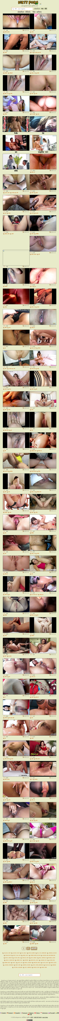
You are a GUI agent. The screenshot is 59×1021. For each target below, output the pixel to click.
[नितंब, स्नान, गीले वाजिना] (16, 488)
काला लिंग (36, 213)
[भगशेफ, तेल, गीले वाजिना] (16, 673)
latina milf (52, 960)
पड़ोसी (38, 368)
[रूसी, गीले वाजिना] (43, 570)
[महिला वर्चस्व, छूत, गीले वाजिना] (16, 427)
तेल (9, 676)
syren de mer (25, 957)
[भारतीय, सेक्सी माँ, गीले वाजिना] (43, 694)
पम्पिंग (36, 902)
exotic (14, 962)
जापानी (12, 233)
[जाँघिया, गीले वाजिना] (16, 899)
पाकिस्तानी (11, 72)
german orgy (7, 962)
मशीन (5, 656)
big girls (23, 952)
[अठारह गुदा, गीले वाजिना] (43, 673)
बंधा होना (10, 656)
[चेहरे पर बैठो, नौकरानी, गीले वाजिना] (43, 345)
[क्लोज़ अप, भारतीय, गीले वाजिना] (43, 70)
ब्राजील (6, 717)
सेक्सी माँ (37, 697)
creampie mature (26, 964)
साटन (10, 327)
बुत (9, 594)
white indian (8, 957)
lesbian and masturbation (48, 955)
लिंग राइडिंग (33, 114)
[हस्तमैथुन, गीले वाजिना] (16, 283)
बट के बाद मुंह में (34, 594)
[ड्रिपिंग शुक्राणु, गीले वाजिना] (16, 28)
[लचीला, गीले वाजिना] (16, 920)
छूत (35, 286)
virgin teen (36, 967)
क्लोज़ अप (33, 72)
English (4, 1013)
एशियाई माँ (33, 327)
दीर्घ (46, 9)
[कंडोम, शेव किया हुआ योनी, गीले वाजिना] (16, 365)
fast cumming (28, 967)
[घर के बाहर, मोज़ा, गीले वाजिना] (43, 837)
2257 (31, 1017)
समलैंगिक (37, 233)
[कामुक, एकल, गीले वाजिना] (43, 90)
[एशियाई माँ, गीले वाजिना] (43, 324)
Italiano (31, 1013)
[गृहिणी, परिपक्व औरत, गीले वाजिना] (43, 755)
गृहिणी (32, 758)
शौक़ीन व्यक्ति (7, 758)
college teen (7, 952)
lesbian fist (43, 960)
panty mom (17, 964)
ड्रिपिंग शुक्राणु (7, 31)
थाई (37, 615)
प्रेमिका (6, 114)
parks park (44, 967)
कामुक (32, 93)
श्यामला (32, 902)
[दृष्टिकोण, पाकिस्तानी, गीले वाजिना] (16, 70)
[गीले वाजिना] (16, 251)
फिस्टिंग (32, 389)
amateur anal (37, 962)
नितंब (5, 491)
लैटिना (38, 861)
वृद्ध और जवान (7, 192)
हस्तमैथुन (6, 286)
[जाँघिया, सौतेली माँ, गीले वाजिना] (16, 879)
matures (26, 960)
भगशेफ (32, 31)
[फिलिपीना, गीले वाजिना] (43, 632)
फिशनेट (6, 615)
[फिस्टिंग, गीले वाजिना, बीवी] (43, 386)
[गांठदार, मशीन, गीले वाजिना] (43, 817)
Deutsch (10, 1013)
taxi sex (20, 962)
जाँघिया (6, 327)
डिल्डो (32, 923)
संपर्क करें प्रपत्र (38, 1017)
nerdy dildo (53, 962)
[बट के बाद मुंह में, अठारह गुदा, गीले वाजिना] (43, 591)
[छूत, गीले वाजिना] (16, 345)
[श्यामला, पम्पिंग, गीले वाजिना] (43, 899)
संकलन (6, 389)
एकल (36, 93)
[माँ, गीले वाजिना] (16, 694)
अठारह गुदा (41, 594)
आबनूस (38, 306)
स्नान (9, 491)
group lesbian (27, 962)
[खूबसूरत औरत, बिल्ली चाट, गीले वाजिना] (43, 447)
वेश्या (32, 430)
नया (42, 9)
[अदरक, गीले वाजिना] (16, 632)
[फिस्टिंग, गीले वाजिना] (43, 529)
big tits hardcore (41, 952)
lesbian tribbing (9, 964)
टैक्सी (37, 943)
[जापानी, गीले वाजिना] (43, 735)
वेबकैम (9, 861)
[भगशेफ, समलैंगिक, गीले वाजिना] (43, 230)
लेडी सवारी (33, 368)
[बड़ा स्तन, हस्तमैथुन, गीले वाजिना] (16, 468)
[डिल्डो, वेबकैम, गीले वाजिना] (43, 920)
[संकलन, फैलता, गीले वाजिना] (16, 386)
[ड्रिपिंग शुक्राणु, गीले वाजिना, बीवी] (43, 251)
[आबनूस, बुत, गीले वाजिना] (16, 591)
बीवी (39, 254)
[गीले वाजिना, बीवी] (16, 447)
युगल (38, 114)
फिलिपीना (32, 635)
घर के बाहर (33, 840)
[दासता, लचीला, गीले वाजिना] (43, 509)
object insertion (10, 960)
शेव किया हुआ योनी (37, 52)
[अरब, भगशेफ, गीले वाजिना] (16, 210)
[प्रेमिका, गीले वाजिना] (16, 111)
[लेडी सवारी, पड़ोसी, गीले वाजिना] (43, 365)
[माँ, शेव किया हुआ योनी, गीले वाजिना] (43, 49)
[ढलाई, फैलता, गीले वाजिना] (16, 406)
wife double (34, 957)
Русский (52, 1013)
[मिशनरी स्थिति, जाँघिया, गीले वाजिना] (43, 468)
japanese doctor (52, 952)
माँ (31, 52)
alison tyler (16, 952)
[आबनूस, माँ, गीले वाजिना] (16, 817)
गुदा (32, 286)
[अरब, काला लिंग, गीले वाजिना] (43, 210)
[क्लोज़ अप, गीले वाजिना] (43, 169)
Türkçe (38, 1013)
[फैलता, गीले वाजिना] (43, 406)
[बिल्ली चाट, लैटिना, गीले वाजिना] (43, 858)
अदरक (6, 635)
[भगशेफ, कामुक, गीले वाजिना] (43, 189)
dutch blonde (31, 952)
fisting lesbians (18, 967)
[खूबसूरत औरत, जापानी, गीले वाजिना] (16, 230)
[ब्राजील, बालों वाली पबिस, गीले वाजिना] (16, 714)
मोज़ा (32, 717)
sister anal (17, 957)
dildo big (47, 964)
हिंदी (58, 1013)
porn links (45, 1017)
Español (17, 1013)
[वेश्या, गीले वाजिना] (43, 427)
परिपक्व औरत (39, 491)
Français (24, 1013)
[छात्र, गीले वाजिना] (16, 529)
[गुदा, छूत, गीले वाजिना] (43, 283)
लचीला (36, 512)
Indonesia (45, 1013)
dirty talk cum (17, 955)
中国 (30, 1014)
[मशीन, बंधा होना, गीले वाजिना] (16, 653)
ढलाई (5, 409)
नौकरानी (39, 348)
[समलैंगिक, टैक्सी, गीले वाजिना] (43, 940)
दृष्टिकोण (6, 72)
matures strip (51, 957)
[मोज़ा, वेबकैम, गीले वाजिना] (16, 858)
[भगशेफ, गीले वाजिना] (43, 28)
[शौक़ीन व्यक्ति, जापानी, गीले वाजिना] (16, 755)
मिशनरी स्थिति (33, 471)
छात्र (5, 532)
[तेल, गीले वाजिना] (16, 735)
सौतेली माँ (6, 573)
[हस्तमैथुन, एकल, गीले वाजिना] (16, 509)
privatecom (8, 955)
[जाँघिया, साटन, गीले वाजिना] (16, 324)
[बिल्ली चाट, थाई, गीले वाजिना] (43, 612)
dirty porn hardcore (38, 964)
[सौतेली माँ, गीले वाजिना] (16, 570)
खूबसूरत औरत (7, 233)
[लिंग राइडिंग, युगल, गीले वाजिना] (43, 111)
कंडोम (5, 368)
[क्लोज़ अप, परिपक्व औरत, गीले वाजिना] (43, 488)
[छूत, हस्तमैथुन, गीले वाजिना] (43, 776)
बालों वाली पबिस (11, 717)
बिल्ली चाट (40, 450)
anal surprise (42, 957)
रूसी (32, 573)
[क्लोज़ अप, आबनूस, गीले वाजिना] (43, 304)
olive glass (45, 962)
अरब (5, 213)
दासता (32, 512)
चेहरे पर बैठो (33, 348)
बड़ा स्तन (6, 471)
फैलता (10, 389)
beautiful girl (34, 960)
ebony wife (25, 955)
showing (54, 964)
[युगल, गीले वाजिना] (16, 550)
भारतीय (38, 72)
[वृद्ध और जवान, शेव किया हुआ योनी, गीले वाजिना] (16, 189)
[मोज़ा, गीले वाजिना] (43, 714)
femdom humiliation (35, 955)
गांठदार (32, 820)
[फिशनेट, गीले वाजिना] (16, 612)
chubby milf (19, 960)
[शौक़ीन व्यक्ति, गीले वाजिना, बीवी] (16, 837)
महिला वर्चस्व (7, 430)
